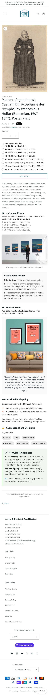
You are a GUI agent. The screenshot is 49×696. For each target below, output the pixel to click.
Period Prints (15, 687)
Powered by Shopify (26, 687)
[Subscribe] (36, 636)
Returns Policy (10, 600)
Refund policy (38, 687)
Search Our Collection (13, 621)
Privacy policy (13, 691)
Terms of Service (11, 568)
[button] (4, 13)
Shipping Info (10, 605)
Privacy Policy (10, 558)
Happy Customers (11, 611)
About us (8, 616)
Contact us (9, 574)
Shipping (13, 127)
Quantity (5, 131)
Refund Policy (10, 563)
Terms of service (25, 691)
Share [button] (6, 503)
